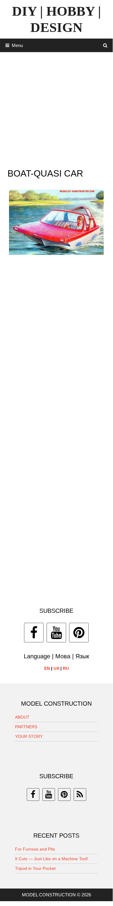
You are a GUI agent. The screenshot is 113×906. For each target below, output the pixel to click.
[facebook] (33, 794)
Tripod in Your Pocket (35, 868)
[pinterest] (64, 794)
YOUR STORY (29, 736)
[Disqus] (56, 347)
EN (47, 668)
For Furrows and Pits (35, 849)
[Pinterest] (79, 632)
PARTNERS (26, 726)
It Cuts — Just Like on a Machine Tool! (51, 858)
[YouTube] (56, 632)
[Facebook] (34, 632)
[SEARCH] (105, 45)
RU (66, 668)
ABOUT (22, 717)
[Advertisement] (56, 108)
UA (56, 668)
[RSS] (80, 794)
